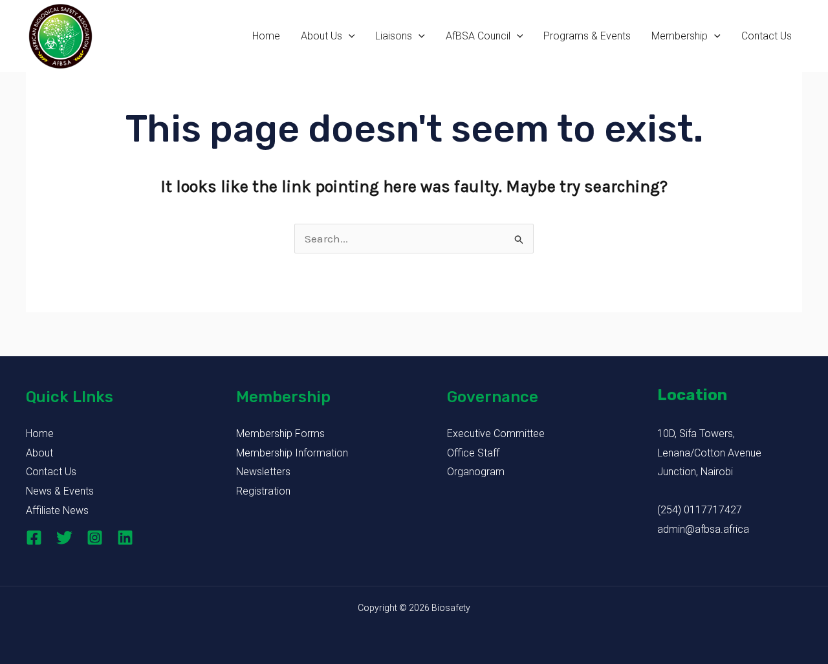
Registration (263, 491)
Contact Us (766, 36)
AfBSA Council (478, 36)
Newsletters (263, 472)
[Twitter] (64, 538)
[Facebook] (34, 538)
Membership (679, 36)
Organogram (476, 472)
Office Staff (473, 453)
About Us (321, 36)
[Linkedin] (125, 538)
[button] (348, 36)
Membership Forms (280, 433)
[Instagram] (95, 538)
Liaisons (393, 36)
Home (266, 36)
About (39, 453)
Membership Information (292, 453)
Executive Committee (496, 433)
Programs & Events (587, 36)
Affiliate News (57, 510)
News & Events (60, 491)
